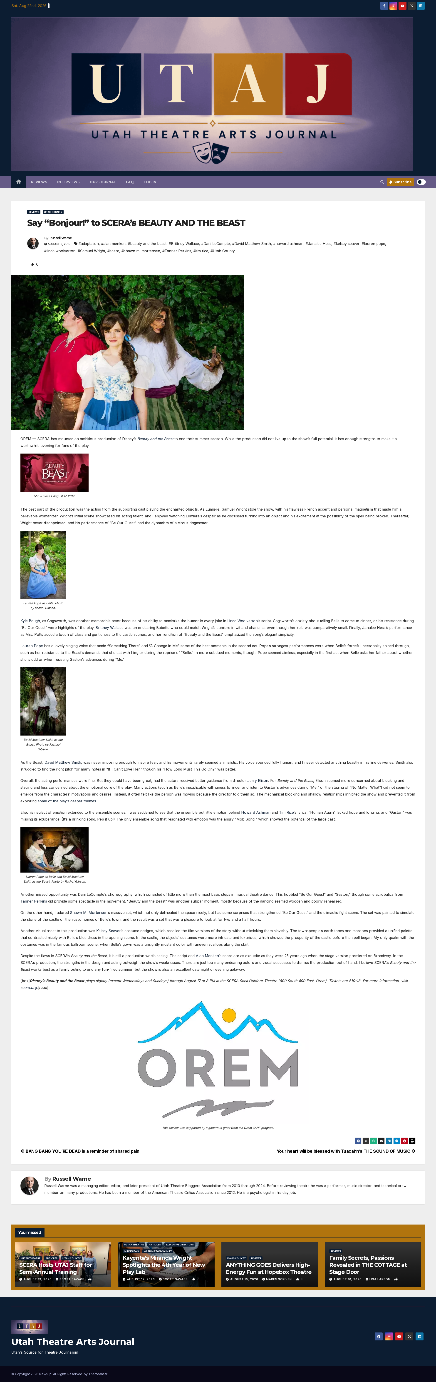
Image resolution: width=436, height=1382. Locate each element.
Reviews (39, 182)
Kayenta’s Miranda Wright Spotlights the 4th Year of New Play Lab (164, 1265)
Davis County (236, 1258)
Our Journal (103, 182)
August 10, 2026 (244, 1279)
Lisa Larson (380, 1279)
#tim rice (200, 251)
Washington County (158, 1251)
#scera (113, 251)
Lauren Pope (31, 646)
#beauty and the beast (147, 243)
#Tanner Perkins (176, 251)
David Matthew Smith (63, 762)
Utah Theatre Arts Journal (72, 1341)
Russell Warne (61, 238)
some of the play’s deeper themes (67, 801)
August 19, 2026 (38, 1279)
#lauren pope (373, 243)
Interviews (68, 182)
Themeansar (98, 1374)
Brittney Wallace (110, 627)
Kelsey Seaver (108, 930)
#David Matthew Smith (251, 243)
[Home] (18, 182)
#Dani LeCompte (215, 243)
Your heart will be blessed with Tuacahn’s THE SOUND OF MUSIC (344, 1151)
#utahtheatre (30, 1258)
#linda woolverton (59, 251)
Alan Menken (207, 955)
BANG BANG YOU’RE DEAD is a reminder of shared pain (82, 1151)
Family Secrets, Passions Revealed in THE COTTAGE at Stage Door (368, 1265)
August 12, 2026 (141, 1279)
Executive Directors (180, 1244)
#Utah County (223, 251)
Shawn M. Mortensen (88, 912)
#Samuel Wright (91, 251)
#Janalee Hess (318, 243)
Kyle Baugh (30, 621)
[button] (382, 182)
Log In (150, 182)
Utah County (53, 212)
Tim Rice (286, 812)
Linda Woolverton (242, 621)
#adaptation (89, 243)
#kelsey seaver (346, 243)
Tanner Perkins (33, 901)
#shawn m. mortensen (140, 251)
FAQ (130, 182)
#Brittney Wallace (184, 243)
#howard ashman (288, 243)
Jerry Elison (257, 780)
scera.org (28, 987)
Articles (51, 1258)
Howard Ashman (255, 812)
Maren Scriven (279, 1279)
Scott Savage (72, 1279)
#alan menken (113, 243)
